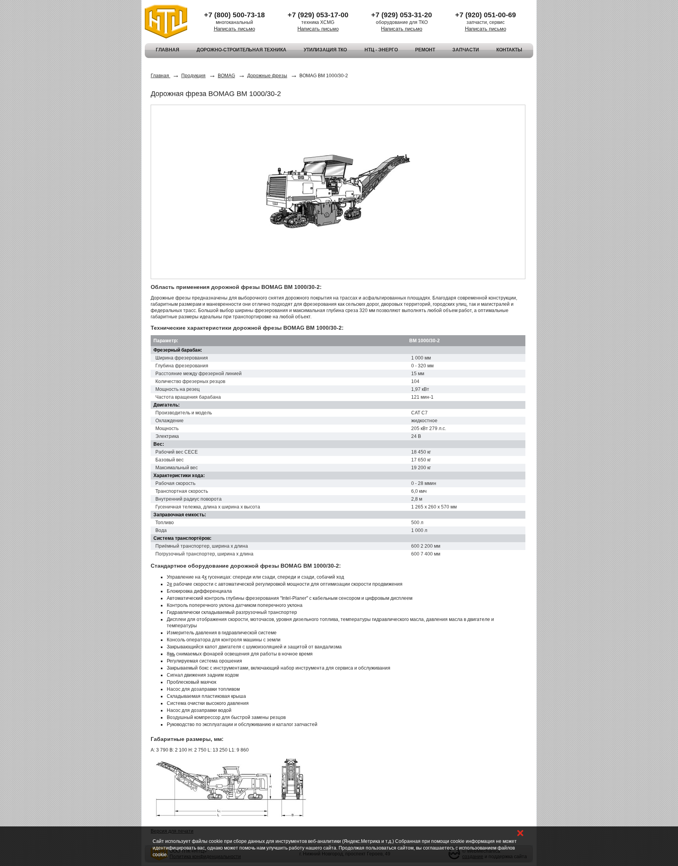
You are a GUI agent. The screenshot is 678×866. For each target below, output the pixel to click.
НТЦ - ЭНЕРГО (381, 50)
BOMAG (226, 75)
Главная (160, 75)
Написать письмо (234, 29)
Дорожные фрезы (267, 75)
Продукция (193, 75)
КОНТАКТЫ (509, 50)
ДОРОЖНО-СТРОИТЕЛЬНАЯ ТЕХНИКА (241, 50)
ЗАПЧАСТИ (465, 50)
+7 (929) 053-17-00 (318, 15)
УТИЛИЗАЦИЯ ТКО (325, 50)
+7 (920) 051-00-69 (485, 15)
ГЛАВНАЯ (167, 50)
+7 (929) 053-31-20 (401, 15)
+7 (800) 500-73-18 (234, 15)
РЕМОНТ (425, 50)
